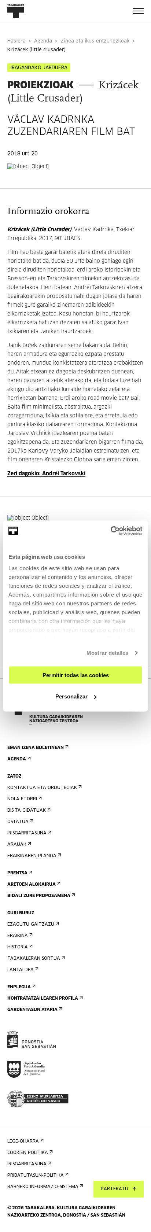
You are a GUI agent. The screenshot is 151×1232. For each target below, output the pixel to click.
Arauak (16, 844)
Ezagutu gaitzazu (30, 924)
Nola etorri (22, 799)
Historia (17, 947)
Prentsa (17, 873)
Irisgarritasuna (27, 833)
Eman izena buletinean (35, 748)
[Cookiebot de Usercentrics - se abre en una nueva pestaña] (110, 531)
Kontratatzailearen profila (42, 998)
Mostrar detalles (107, 653)
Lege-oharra (23, 1141)
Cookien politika (27, 1153)
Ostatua (18, 822)
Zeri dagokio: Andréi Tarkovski (46, 473)
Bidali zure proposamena (38, 896)
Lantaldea (20, 970)
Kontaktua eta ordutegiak (42, 788)
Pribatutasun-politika (35, 1175)
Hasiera (16, 41)
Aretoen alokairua (31, 884)
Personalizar (71, 696)
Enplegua (19, 987)
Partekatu (114, 1189)
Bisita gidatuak (26, 810)
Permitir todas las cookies (76, 675)
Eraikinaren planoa (31, 856)
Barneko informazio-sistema (42, 1187)
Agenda (43, 41)
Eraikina (17, 936)
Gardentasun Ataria (32, 1010)
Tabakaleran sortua (33, 958)
